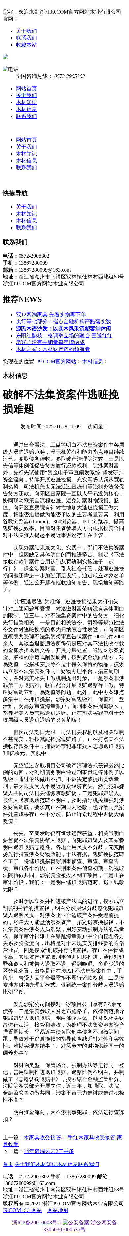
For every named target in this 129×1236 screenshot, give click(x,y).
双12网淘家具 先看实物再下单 (51, 314)
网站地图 (57, 1210)
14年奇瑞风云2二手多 (49, 1151)
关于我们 (26, 31)
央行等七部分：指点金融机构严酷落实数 (63, 321)
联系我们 (26, 38)
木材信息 (26, 109)
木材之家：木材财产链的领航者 (53, 349)
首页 (8, 1164)
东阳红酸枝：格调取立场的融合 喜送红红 (64, 335)
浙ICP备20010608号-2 (37, 1222)
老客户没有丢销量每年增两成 (50, 342)
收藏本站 (26, 45)
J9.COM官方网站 (56, 361)
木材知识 (26, 102)
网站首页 (26, 88)
